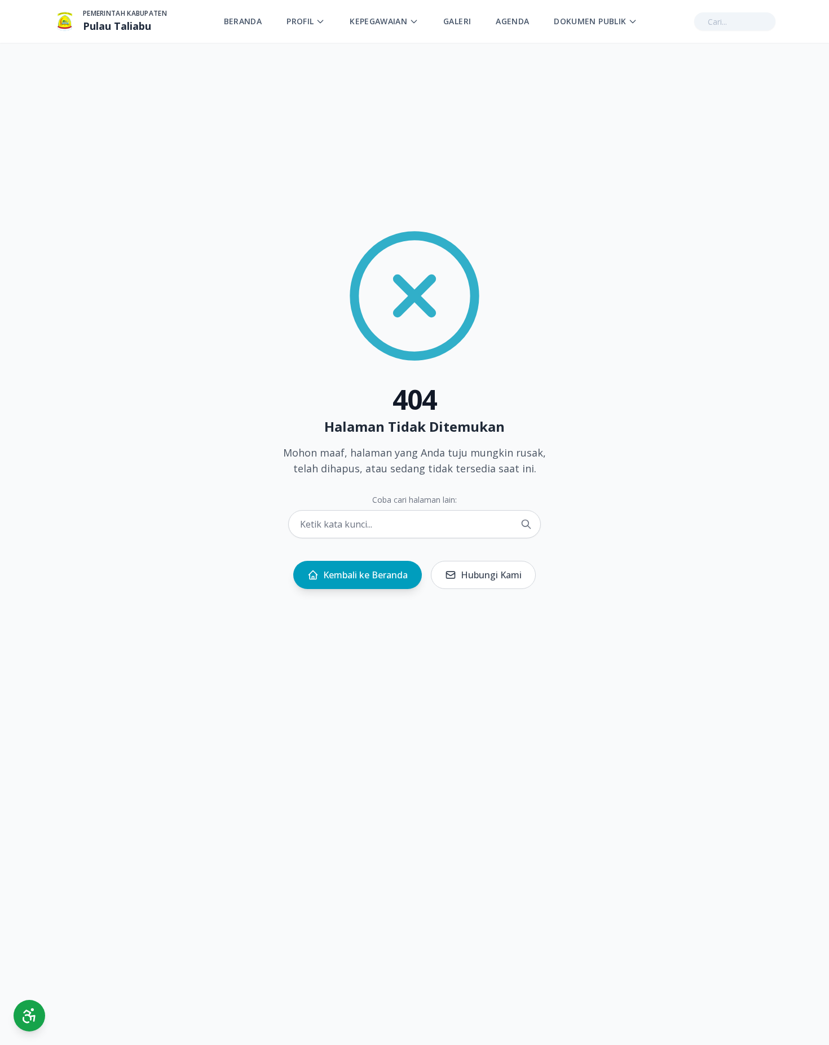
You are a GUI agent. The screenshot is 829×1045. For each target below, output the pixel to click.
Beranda (243, 21)
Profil (300, 21)
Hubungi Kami (491, 575)
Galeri (457, 21)
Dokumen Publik (590, 21)
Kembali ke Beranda (365, 575)
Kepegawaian (378, 21)
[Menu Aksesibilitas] (29, 1015)
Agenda (512, 21)
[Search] (526, 524)
